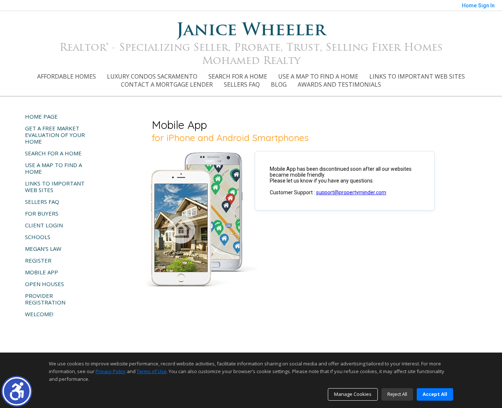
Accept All (435, 394)
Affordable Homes (66, 76)
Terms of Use (151, 371)
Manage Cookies (353, 394)
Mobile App (41, 272)
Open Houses (44, 284)
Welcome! (39, 314)
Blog (279, 84)
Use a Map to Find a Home (318, 76)
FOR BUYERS (41, 213)
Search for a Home (237, 76)
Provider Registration (45, 299)
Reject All (397, 394)
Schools (37, 237)
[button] (17, 391)
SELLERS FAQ (242, 84)
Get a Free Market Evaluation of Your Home (55, 134)
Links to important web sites (417, 76)
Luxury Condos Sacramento (152, 76)
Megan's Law (43, 248)
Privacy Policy (111, 371)
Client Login (44, 225)
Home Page (41, 116)
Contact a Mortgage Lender (167, 84)
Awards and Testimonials (339, 84)
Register (38, 260)
